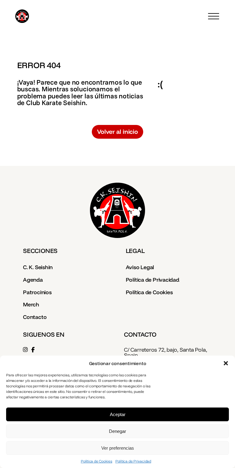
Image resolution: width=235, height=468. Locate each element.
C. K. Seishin (38, 267)
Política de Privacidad (133, 461)
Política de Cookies (96, 461)
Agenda (33, 279)
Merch (31, 304)
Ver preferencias (117, 448)
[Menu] (213, 16)
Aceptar (117, 414)
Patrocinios (37, 292)
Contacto (35, 316)
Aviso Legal (140, 267)
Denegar (117, 431)
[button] (226, 363)
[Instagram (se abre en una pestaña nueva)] (25, 349)
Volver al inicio (117, 131)
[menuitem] (66, 267)
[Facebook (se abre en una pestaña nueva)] (33, 349)
